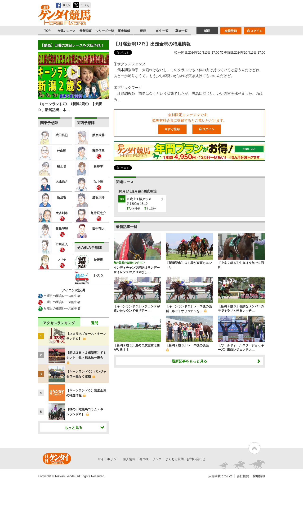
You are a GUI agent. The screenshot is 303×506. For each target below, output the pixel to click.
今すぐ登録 (172, 129)
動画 (143, 31)
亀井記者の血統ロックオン (129, 262)
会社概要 (243, 476)
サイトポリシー (108, 459)
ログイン (256, 31)
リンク (156, 459)
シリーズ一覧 (105, 31)
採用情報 (259, 476)
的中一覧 (162, 31)
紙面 (207, 31)
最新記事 (86, 31)
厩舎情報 (124, 31)
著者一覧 (181, 31)
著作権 (143, 459)
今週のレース (66, 31)
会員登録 (231, 31)
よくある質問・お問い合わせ (185, 459)
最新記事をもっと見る (189, 361)
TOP (47, 31)
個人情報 (129, 459)
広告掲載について (220, 476)
